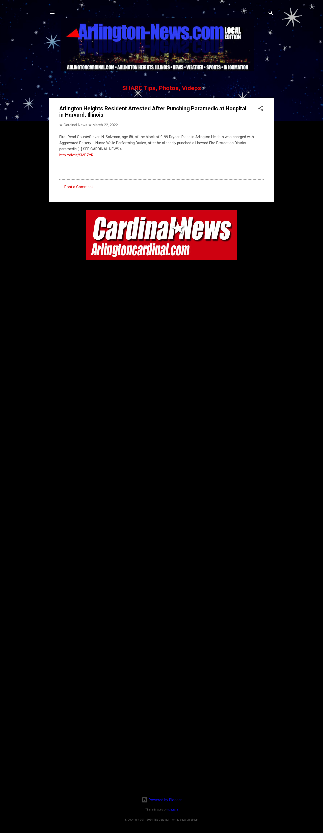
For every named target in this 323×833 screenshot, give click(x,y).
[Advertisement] (161, 760)
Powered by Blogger (165, 800)
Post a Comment (78, 187)
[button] (261, 109)
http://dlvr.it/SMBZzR (76, 155)
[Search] (271, 13)
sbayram (172, 809)
